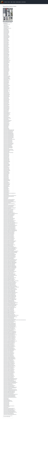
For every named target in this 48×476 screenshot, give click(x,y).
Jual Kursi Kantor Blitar (6, 38)
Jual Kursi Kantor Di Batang (6, 155)
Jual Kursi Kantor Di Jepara (6, 163)
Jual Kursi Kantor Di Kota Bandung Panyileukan (8, 149)
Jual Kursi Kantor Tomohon (6, 185)
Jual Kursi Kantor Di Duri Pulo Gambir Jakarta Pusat (9, 205)
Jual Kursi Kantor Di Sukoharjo (7, 159)
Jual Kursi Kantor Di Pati (6, 166)
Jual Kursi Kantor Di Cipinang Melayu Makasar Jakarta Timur (9, 358)
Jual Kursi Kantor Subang (6, 126)
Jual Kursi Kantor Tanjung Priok (7, 94)
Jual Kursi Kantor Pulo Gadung (7, 99)
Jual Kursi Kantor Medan (6, 33)
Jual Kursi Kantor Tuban (6, 53)
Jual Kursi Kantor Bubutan (6, 74)
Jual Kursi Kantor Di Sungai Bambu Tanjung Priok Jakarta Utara (10, 383)
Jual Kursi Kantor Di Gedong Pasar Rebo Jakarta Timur (9, 364)
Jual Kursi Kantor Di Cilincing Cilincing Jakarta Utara (9, 374)
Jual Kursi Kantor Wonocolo (6, 81)
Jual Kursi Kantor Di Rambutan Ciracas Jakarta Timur (9, 370)
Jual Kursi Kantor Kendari (6, 178)
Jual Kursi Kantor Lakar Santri (6, 70)
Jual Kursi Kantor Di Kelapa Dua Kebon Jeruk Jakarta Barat (9, 264)
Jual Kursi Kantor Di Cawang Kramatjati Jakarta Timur (9, 350)
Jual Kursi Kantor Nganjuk (6, 42)
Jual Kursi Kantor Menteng (6, 84)
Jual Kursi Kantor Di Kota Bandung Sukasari (8, 146)
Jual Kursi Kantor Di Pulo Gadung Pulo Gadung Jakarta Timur (9, 336)
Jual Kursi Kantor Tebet (6, 91)
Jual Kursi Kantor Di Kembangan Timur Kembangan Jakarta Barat (10, 267)
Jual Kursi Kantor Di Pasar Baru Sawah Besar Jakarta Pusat (9, 224)
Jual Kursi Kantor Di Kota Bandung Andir (7, 120)
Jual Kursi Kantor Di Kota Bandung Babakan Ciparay (9, 130)
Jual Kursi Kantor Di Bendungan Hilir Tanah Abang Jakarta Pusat (10, 195)
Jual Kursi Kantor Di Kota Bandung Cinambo (8, 142)
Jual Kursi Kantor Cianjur (6, 105)
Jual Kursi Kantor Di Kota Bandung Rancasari (8, 141)
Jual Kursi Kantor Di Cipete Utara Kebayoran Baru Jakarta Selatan (10, 271)
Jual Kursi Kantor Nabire (6, 189)
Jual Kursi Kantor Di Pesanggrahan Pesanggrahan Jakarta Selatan (10, 288)
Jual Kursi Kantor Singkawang (6, 182)
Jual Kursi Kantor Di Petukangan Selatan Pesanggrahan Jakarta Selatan (10, 292)
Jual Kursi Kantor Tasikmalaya (6, 123)
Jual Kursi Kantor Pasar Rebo (6, 119)
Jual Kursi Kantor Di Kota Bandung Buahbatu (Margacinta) (9, 139)
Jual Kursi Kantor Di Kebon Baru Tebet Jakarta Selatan (9, 313)
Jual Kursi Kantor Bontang (6, 171)
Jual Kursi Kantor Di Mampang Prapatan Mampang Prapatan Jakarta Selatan (11, 315)
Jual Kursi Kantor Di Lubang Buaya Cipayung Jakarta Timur (9, 357)
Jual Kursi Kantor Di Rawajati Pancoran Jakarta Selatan (9, 310)
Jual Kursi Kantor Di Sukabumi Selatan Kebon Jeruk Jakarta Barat (10, 260)
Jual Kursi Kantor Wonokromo (6, 80)
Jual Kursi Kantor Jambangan (6, 77)
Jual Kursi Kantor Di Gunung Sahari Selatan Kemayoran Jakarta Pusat (10, 225)
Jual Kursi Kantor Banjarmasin (7, 167)
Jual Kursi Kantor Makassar (6, 35)
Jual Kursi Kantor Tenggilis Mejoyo (7, 76)
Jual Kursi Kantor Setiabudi (6, 98)
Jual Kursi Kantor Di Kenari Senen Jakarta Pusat (8, 216)
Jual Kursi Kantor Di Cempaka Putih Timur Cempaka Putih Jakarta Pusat (11, 213)
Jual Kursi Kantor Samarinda (6, 173)
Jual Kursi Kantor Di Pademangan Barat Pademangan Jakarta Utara (10, 389)
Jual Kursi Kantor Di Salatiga (6, 151)
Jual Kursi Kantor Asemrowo (6, 59)
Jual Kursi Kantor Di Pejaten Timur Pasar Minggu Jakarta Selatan (10, 299)
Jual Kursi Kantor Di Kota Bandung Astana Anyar (8, 131)
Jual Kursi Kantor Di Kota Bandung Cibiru (8, 400)
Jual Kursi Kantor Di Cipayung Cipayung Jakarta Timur (9, 356)
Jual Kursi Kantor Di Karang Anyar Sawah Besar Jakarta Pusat (9, 228)
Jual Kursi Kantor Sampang (6, 49)
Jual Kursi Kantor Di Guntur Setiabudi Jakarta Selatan (9, 318)
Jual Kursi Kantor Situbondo (6, 56)
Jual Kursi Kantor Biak (6, 187)
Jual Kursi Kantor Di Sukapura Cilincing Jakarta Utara (9, 413)
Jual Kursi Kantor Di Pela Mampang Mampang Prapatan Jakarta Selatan (11, 304)
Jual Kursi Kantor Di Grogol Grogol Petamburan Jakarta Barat (9, 248)
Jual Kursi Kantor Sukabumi (6, 124)
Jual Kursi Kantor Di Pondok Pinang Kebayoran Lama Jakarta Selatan (10, 289)
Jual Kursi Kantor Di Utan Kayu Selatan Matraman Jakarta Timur (10, 325)
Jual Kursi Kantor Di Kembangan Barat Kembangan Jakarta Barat (10, 266)
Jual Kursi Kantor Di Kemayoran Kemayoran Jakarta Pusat (9, 218)
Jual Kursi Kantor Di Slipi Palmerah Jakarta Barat (8, 245)
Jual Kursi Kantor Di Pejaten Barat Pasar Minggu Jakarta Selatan (10, 295)
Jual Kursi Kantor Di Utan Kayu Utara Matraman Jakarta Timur (10, 321)
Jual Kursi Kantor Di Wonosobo (7, 169)
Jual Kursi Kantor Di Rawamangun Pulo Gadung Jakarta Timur (10, 329)
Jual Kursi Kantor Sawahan (6, 67)
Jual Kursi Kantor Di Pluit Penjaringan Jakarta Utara (9, 393)
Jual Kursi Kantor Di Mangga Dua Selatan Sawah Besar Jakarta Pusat (10, 230)
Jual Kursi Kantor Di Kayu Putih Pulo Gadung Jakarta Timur (9, 328)
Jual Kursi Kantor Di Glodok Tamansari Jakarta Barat (9, 234)
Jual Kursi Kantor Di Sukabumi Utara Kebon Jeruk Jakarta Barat (10, 256)
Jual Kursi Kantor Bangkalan (6, 37)
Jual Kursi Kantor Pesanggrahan (7, 96)
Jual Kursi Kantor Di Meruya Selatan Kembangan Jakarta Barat (10, 254)
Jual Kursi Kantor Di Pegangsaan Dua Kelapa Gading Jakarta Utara (10, 379)
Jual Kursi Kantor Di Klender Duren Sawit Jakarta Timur (9, 345)
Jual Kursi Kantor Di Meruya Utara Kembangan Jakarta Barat (9, 257)
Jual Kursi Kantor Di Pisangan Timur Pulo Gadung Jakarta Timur (10, 332)
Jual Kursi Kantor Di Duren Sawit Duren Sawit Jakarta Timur (9, 338)
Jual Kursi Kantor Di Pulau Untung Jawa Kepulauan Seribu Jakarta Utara (11, 394)
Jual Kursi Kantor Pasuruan (6, 55)
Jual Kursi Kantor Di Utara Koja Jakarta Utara (8, 388)
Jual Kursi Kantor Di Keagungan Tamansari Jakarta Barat (9, 231)
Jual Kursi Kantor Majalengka (6, 106)
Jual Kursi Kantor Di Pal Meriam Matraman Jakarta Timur (9, 327)
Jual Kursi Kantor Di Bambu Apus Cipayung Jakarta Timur (9, 372)
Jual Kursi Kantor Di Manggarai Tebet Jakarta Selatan (9, 309)
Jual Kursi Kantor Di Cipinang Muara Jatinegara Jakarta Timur (10, 411)
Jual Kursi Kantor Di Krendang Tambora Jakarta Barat (9, 242)
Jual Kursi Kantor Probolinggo (6, 47)
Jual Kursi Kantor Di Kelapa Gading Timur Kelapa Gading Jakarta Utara (10, 382)
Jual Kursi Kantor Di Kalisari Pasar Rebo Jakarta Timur (9, 353)
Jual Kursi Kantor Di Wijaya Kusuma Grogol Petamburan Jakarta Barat (10, 252)
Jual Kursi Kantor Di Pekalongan (7, 164)
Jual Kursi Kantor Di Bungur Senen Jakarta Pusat (8, 210)
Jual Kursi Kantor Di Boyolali (6, 156)
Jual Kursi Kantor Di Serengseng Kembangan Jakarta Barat (9, 261)
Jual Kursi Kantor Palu (6, 181)
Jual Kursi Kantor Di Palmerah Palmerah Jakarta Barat (9, 250)
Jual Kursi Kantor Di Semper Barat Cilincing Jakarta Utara (9, 376)
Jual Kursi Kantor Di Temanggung (7, 170)
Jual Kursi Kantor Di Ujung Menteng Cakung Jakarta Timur (9, 365)
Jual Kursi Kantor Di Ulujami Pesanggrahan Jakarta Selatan (9, 284)
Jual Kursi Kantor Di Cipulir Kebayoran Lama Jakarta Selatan (9, 281)
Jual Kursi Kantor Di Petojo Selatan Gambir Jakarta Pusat (9, 199)
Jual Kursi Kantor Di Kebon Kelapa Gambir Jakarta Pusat (9, 203)
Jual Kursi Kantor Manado (6, 174)
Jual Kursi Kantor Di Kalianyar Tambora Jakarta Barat (9, 243)
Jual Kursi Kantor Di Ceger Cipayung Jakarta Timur (8, 354)
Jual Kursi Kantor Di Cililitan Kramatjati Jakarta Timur (9, 360)
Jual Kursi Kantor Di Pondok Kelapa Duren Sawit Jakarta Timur (10, 339)
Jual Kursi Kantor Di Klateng (6, 160)
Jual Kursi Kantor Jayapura (6, 192)
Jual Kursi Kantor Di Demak (6, 148)
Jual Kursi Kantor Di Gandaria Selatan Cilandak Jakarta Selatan (10, 293)
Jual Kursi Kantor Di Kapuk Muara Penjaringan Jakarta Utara (9, 396)
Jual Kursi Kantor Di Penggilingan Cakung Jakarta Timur (9, 363)
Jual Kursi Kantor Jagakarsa (6, 109)
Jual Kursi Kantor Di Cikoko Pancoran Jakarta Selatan (9, 311)
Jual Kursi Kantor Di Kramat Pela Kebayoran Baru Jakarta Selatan (10, 285)
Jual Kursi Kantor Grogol (6, 103)
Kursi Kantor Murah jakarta (6, 26)
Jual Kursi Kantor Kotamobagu (7, 184)
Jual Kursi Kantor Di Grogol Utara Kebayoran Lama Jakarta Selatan (10, 282)
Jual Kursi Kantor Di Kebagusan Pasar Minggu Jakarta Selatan (10, 297)
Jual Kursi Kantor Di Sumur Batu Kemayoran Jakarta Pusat (9, 223)
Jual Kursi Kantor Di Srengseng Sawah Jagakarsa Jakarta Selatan (10, 307)
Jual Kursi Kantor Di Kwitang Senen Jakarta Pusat (8, 209)
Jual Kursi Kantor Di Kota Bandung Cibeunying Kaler (9, 137)
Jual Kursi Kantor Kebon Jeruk (6, 113)
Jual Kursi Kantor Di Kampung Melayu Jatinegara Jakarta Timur (10, 333)
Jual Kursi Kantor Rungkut (6, 65)
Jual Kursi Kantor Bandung (6, 30)
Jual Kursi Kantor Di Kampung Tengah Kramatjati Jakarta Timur (10, 349)
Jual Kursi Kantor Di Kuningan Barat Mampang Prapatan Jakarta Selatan (11, 302)
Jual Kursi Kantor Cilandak (6, 110)
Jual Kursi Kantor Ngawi (6, 48)
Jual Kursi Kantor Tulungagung (7, 78)
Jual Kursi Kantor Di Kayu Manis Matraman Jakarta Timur (9, 320)
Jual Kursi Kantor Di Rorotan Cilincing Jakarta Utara (9, 368)
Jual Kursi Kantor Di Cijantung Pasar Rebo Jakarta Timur (9, 361)
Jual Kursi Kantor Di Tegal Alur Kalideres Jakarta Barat (9, 278)
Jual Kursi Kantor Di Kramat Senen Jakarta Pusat (8, 217)
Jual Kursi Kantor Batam (6, 34)
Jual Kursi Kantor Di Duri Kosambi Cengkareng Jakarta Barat (9, 274)
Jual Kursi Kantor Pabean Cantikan (7, 60)
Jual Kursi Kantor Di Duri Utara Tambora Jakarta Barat (9, 239)
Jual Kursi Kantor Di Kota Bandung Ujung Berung (8, 152)
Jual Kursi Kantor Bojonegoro (6, 44)
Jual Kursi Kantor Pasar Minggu (7, 117)
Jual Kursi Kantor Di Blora (6, 162)
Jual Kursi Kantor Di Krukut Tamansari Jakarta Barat (9, 236)
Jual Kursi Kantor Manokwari (6, 188)
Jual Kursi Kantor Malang (6, 29)
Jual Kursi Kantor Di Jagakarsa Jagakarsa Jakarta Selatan (9, 410)
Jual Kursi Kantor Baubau (6, 175)
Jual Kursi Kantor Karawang (6, 128)
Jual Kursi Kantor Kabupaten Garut (7, 112)
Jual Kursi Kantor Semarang (6, 31)
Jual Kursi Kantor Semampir (6, 58)
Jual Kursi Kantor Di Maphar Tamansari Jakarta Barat (9, 235)
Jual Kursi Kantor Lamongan (6, 52)
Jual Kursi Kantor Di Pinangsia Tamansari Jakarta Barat (9, 232)
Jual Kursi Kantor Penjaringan (6, 92)
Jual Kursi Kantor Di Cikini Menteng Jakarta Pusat (8, 211)
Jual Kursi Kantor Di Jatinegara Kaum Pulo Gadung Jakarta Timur (10, 331)
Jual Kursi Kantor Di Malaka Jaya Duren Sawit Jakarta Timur (9, 342)
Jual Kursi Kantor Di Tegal (6, 157)
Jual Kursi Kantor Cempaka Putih (7, 85)
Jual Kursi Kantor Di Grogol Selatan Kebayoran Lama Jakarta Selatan (10, 286)
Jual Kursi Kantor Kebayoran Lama (7, 121)
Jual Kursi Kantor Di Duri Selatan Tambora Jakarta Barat (9, 253)
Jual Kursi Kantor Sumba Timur (7, 406)
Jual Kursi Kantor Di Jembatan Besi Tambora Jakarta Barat (9, 238)
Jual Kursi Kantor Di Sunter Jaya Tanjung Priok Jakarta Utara (9, 385)
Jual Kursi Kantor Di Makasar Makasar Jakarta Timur (9, 347)
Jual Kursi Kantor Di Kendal (6, 153)
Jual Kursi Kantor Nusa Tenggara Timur (7, 202)
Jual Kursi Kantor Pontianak (6, 404)
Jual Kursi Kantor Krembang (6, 62)
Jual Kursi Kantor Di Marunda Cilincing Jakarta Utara (9, 375)
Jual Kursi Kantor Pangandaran (7, 399)
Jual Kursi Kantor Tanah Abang (7, 87)
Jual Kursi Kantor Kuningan (6, 95)
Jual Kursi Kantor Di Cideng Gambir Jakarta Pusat (8, 206)
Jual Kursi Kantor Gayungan (6, 69)
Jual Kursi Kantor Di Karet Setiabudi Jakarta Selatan (9, 322)
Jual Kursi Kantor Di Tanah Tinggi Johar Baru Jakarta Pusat (9, 408)
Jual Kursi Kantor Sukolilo (6, 66)
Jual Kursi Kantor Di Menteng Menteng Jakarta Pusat (9, 196)
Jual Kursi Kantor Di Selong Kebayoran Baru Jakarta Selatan (9, 279)
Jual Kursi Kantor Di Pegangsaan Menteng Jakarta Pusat (9, 214)
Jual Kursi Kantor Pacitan (6, 45)
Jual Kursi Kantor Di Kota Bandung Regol (8, 145)
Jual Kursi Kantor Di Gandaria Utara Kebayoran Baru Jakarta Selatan (10, 275)
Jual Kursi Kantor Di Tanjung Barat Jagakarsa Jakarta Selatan (9, 291)
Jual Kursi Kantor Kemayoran (6, 88)
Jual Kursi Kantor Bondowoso (6, 51)
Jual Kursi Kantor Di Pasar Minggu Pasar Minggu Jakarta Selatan (10, 296)
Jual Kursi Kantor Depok (6, 127)
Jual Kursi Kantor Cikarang (6, 101)
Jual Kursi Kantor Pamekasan (6, 40)
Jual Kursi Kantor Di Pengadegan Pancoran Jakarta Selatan (9, 314)
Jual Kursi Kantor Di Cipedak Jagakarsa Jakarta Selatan (9, 300)
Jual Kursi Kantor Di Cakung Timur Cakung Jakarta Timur (9, 367)
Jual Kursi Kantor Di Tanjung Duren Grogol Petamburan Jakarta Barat (10, 259)
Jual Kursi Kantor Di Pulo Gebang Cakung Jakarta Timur (9, 371)
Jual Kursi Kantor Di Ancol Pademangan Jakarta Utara (9, 386)
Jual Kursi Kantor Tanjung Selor (7, 180)
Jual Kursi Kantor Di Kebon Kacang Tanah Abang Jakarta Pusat (10, 207)
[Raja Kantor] (2, 2)
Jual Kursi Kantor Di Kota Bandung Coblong (8, 144)
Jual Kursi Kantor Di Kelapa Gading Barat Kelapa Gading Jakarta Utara (10, 378)
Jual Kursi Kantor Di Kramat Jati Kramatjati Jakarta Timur (9, 343)
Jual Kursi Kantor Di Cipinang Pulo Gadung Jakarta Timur (9, 340)
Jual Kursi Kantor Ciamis (6, 116)
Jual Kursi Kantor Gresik (6, 41)
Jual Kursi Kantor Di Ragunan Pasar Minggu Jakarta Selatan (9, 303)
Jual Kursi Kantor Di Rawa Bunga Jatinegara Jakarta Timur (9, 335)
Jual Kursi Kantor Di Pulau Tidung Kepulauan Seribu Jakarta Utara (10, 397)
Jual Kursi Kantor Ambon (6, 407)
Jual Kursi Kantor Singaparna (6, 102)
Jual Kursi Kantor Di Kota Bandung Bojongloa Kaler (8, 135)
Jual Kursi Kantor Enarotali (6, 177)
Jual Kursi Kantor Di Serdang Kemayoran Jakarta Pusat (9, 221)
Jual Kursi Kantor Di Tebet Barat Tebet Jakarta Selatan (9, 317)
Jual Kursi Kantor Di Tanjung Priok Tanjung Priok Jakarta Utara (10, 381)
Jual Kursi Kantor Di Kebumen (6, 403)
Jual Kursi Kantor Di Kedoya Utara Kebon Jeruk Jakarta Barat (9, 263)
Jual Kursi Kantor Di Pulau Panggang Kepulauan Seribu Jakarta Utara (10, 390)
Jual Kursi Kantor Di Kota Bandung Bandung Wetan (9, 134)
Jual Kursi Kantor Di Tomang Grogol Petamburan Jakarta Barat (10, 249)
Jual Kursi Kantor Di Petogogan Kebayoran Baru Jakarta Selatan (10, 277)
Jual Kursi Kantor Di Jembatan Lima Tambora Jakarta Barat (9, 241)
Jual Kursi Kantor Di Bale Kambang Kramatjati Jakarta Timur (9, 346)
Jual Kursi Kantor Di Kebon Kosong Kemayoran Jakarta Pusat (9, 227)
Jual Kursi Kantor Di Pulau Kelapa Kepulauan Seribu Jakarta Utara (10, 414)
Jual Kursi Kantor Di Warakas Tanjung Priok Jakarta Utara (9, 392)
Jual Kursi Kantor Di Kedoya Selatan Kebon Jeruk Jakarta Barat (10, 268)
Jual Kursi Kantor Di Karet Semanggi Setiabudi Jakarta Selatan (10, 324)
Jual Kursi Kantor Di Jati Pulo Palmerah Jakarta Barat (9, 246)
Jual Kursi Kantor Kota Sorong (6, 191)
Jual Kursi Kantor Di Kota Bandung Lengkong (8, 401)
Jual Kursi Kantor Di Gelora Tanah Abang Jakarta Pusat (9, 200)
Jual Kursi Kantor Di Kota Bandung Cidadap (8, 138)
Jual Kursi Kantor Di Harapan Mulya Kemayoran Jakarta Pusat (10, 220)
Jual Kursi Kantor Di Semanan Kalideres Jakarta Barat (9, 270)
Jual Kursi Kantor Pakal (6, 63)
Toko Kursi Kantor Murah (6, 27)
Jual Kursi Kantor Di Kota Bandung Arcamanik (8, 132)
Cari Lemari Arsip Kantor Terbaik (7, 24)
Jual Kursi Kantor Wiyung (6, 73)
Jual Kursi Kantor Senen (6, 83)
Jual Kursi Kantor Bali (6, 198)
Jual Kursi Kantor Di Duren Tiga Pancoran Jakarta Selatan (9, 306)
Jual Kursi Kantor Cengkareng (6, 108)
